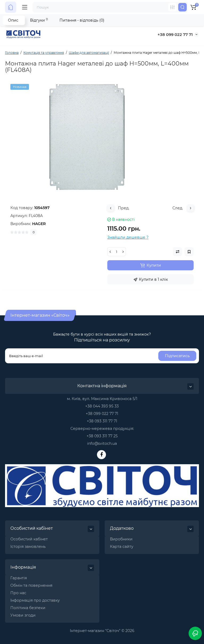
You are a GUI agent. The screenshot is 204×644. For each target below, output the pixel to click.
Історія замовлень (28, 546)
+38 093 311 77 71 (102, 421)
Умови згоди (23, 615)
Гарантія (18, 578)
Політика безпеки (27, 607)
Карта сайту (121, 546)
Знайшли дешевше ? (127, 237)
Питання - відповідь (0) (82, 20)
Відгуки (39, 20)
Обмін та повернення (31, 585)
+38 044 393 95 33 (102, 406)
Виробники (121, 539)
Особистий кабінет (29, 539)
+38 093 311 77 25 (102, 436)
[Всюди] (172, 7)
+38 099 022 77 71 (175, 34)
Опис (13, 20)
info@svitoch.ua (102, 443)
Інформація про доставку (35, 600)
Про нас (18, 592)
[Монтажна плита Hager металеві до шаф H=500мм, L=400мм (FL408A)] (102, 137)
